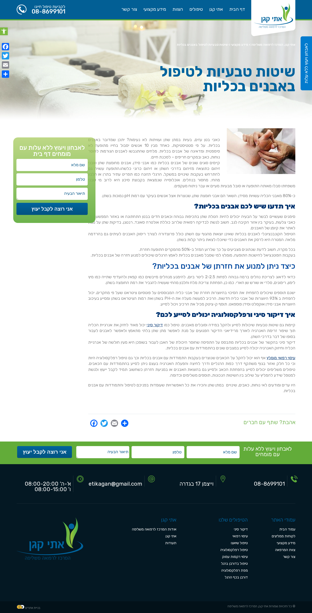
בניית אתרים (32, 608)
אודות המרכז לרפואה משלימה (154, 529)
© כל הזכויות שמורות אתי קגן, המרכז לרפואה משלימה (261, 606)
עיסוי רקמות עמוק (235, 556)
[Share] (5, 74)
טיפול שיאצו (239, 543)
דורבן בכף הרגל (236, 577)
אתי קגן (216, 9)
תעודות (170, 543)
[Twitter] (5, 55)
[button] (4, 31)
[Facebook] (5, 46)
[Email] (5, 65)
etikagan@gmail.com (115, 484)
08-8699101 (48, 11)
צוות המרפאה (285, 550)
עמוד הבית (287, 529)
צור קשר (129, 9)
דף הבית (237, 9)
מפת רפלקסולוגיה (234, 570)
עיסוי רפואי (240, 536)
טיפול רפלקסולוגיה (234, 550)
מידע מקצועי (154, 9)
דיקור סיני (155, 324)
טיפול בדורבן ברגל (234, 563)
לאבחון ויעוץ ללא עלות (306, 63)
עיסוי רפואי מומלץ (281, 357)
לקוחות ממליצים (283, 536)
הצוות (177, 9)
